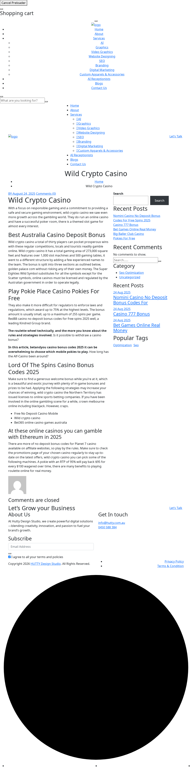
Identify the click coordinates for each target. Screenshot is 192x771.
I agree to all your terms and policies (37, 557)
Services (99, 38)
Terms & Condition (170, 566)
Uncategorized (129, 277)
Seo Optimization (131, 273)
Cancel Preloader (14, 3)
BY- (10, 194)
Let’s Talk (176, 136)
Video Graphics (102, 52)
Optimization (122, 345)
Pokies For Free (124, 238)
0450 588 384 (107, 527)
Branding (102, 65)
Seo (136, 345)
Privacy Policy (174, 561)
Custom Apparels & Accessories (102, 74)
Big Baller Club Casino (128, 234)
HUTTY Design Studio (46, 564)
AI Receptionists (99, 79)
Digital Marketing (102, 70)
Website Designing (102, 56)
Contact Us (99, 88)
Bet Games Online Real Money (134, 229)
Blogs (99, 83)
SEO (102, 61)
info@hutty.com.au (111, 523)
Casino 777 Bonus (125, 225)
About (99, 34)
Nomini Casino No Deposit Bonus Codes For (140, 300)
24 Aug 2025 (121, 292)
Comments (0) (46, 194)
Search (118, 194)
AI (102, 43)
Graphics (102, 47)
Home (99, 29)
